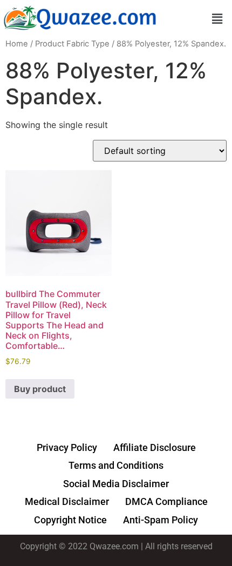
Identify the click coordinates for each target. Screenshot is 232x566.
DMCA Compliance (166, 501)
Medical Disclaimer (67, 501)
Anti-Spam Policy (160, 519)
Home (16, 44)
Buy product (40, 388)
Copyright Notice (70, 519)
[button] (217, 19)
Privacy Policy (67, 447)
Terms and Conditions (116, 465)
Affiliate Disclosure (154, 447)
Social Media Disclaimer (116, 483)
